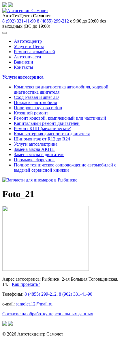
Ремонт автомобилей (34, 51)
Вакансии (23, 62)
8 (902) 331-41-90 (19, 20)
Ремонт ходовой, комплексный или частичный (60, 118)
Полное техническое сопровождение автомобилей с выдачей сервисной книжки (65, 167)
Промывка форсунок (34, 159)
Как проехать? (26, 284)
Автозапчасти (27, 56)
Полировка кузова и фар (38, 107)
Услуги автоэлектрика (35, 144)
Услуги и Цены (29, 46)
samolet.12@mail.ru (34, 303)
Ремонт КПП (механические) (42, 128)
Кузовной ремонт (31, 112)
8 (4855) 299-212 (53, 20)
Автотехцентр (28, 41)
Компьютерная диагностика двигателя (52, 133)
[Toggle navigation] (4, 33)
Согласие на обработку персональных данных (47, 313)
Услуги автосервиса (23, 77)
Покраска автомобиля (35, 102)
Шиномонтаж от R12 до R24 (42, 138)
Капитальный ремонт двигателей (47, 123)
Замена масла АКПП (34, 149)
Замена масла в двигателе (39, 154)
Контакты (23, 67)
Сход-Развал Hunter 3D (36, 97)
